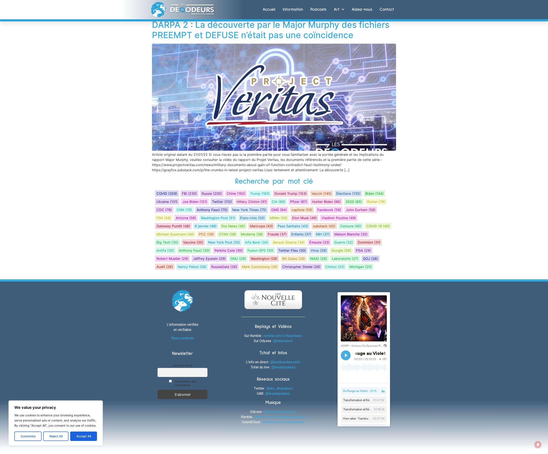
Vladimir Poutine (339, 218)
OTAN (227, 234)
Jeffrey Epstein (209, 258)
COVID (166, 193)
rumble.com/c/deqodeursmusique (280, 417)
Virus (319, 250)
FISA (363, 250)
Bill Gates (293, 258)
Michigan (360, 266)
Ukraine (167, 201)
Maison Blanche (351, 234)
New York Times (249, 209)
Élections (348, 193)
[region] (56, 422)
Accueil (269, 9)
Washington (264, 258)
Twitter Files (292, 250)
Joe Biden (194, 201)
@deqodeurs (283, 341)
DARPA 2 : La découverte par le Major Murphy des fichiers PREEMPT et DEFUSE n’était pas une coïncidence (270, 29)
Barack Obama (289, 242)
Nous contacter (182, 338)
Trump (260, 193)
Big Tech (167, 242)
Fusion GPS (260, 250)
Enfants (301, 234)
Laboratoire (345, 258)
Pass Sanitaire (293, 226)
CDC (164, 209)
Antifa (165, 250)
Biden (374, 193)
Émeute (319, 242)
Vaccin (321, 193)
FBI (189, 193)
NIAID (318, 258)
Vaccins (193, 242)
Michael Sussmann (175, 234)
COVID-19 (378, 226)
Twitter (222, 201)
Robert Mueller (172, 258)
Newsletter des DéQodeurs (185, 383)
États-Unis (252, 218)
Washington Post (218, 218)
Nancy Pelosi (192, 266)
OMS (279, 209)
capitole (302, 209)
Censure (350, 226)
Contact (387, 9)
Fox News (233, 226)
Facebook (329, 209)
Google (341, 250)
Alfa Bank (256, 242)
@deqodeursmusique (280, 412)
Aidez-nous (362, 9)
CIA (278, 201)
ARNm (278, 218)
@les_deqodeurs (280, 388)
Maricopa (261, 226)
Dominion (369, 242)
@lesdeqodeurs (284, 367)
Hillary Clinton (252, 201)
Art (337, 9)
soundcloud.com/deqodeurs (283, 422)
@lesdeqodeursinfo (285, 362)
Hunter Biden (326, 201)
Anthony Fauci (212, 209)
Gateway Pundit (173, 226)
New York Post (224, 242)
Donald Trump (290, 193)
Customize (28, 436)
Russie (212, 193)
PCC (206, 234)
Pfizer (298, 201)
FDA (163, 218)
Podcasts (318, 9)
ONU (238, 258)
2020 (353, 201)
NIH (323, 234)
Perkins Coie (228, 250)
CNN (184, 209)
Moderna (252, 234)
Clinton (335, 266)
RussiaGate (224, 266)
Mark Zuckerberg (260, 266)
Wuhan (376, 201)
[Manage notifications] (538, 444)
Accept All (83, 436)
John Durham (360, 209)
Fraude (277, 234)
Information (293, 9)
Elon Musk (304, 218)
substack (324, 226)
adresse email (182, 365)
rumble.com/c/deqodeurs (283, 336)
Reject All (56, 436)
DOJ (370, 258)
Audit (164, 266)
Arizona (186, 218)
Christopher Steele (301, 266)
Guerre (343, 242)
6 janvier (206, 226)
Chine (236, 193)
